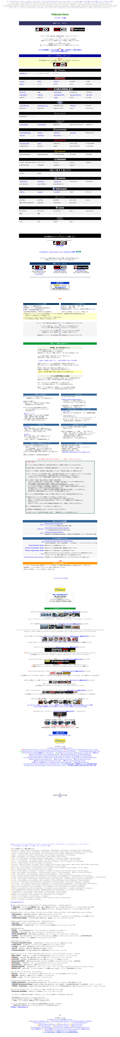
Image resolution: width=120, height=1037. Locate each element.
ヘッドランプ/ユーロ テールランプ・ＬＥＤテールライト (39, 757)
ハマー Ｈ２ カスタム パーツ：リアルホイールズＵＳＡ (45, 754)
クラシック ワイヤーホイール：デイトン (75, 760)
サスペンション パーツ (39, 1022)
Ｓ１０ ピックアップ (75, 95)
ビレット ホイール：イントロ (82, 759)
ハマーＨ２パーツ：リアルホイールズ (41, 1027)
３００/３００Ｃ (24, 124)
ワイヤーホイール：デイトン (61, 1025)
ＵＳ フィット (57, 181)
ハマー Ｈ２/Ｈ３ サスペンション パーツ (90, 751)
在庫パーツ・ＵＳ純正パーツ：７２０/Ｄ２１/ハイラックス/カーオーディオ (52, 762)
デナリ (39, 81)
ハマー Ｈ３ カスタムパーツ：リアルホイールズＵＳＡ (76, 754)
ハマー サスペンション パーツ (81, 1027)
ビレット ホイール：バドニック (63, 759)
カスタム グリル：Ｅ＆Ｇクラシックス (39, 1021)
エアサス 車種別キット (37, 1029)
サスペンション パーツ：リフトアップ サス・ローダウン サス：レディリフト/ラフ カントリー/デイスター (49, 751)
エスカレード (23, 73)
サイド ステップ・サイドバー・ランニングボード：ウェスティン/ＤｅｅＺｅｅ (76, 757)
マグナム (40, 132)
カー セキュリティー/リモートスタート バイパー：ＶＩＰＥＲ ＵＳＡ (42, 763)
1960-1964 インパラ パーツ (81, 762)
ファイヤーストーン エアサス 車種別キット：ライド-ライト (38, 752)
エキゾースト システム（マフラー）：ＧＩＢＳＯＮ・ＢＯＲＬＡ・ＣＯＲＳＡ (71, 1021)
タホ (39, 92)
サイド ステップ (49, 1030)
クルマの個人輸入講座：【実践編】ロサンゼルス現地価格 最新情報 (79, 763)
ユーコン (22, 81)
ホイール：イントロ (77, 1024)
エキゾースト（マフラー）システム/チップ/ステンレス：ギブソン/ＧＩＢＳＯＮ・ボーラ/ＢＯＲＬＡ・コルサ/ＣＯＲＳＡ (60, 756)
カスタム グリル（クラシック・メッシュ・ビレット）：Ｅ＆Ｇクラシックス (43, 749)
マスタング (73, 105)
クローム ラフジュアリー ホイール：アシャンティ (48, 760)
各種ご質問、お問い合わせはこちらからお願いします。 (76, 452)
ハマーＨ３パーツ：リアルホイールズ (63, 1027)
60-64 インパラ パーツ (77, 1025)
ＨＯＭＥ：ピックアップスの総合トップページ (61, 748)
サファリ (56, 81)
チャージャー (57, 135)
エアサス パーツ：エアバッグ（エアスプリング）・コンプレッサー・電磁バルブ (78, 752)
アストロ (40, 95)
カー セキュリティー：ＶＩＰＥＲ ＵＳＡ (65, 1030)
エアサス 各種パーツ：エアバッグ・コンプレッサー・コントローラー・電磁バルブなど (67, 1029)
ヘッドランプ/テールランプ (80, 1022)
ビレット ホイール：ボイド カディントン (41, 759)
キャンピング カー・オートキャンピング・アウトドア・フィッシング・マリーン (45, 765)
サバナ (21, 84)
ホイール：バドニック (63, 1024)
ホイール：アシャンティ (45, 1025)
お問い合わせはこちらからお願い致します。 (60, 735)
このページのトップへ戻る (61, 578)
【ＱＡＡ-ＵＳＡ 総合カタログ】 (72, 612)
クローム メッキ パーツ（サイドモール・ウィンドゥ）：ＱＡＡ (82, 749)
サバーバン (23, 92)
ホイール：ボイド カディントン (47, 1024)
